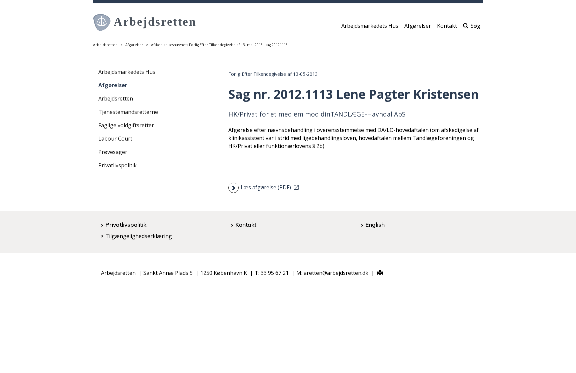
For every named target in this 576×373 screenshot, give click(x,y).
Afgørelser (417, 25)
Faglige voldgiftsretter (126, 125)
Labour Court (115, 138)
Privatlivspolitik (117, 165)
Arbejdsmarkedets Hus (369, 25)
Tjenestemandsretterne (128, 112)
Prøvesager (112, 152)
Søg (475, 25)
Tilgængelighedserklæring (138, 236)
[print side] (376, 273)
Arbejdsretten (105, 44)
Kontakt (447, 25)
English (375, 224)
